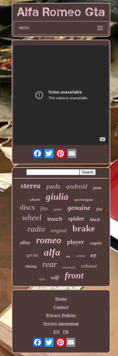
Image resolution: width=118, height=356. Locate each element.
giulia (57, 196)
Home (61, 298)
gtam (97, 188)
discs (27, 207)
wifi (55, 277)
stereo (31, 185)
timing (31, 266)
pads (53, 186)
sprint (32, 255)
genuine (79, 207)
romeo (48, 240)
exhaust (89, 266)
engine (96, 243)
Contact (61, 307)
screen (80, 256)
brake (83, 228)
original (59, 230)
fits (44, 208)
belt (68, 256)
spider (76, 218)
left (93, 255)
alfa (52, 252)
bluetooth (69, 267)
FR (66, 331)
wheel (32, 217)
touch (54, 219)
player (75, 241)
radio (36, 228)
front (74, 275)
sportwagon (83, 199)
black (95, 219)
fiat (99, 209)
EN (57, 331)
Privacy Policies (61, 315)
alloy (25, 242)
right (42, 279)
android (76, 186)
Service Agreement (61, 323)
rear (49, 264)
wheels (35, 199)
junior (58, 209)
